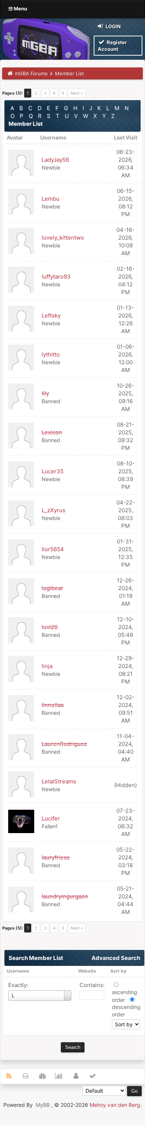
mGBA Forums (31, 73)
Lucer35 (53, 471)
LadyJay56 (55, 159)
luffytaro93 (56, 276)
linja (47, 666)
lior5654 (53, 549)
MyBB (43, 1105)
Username (18, 971)
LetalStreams (59, 781)
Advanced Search (115, 957)
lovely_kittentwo (63, 237)
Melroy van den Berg (115, 1105)
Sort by (118, 971)
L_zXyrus (53, 510)
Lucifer (51, 818)
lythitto (51, 354)
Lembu (50, 198)
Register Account (112, 45)
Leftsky (51, 315)
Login (112, 26)
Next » (77, 93)
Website (87, 971)
